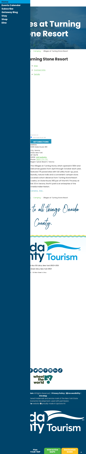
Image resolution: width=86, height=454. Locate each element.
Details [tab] (37, 74)
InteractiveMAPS (52, 450)
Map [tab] (36, 66)
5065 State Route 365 (39, 137)
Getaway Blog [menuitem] (10, 12)
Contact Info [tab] (39, 70)
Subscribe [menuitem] (7, 8)
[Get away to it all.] (43, 434)
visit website (41, 157)
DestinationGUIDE (70, 450)
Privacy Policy (58, 393)
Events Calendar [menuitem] (11, 5)
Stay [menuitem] (4, 15)
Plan (35, 450)
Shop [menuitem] (5, 19)
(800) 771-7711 (41, 159)
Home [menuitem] (5, 1)
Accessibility (74, 393)
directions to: (34, 135)
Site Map (43, 396)
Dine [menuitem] (4, 22)
